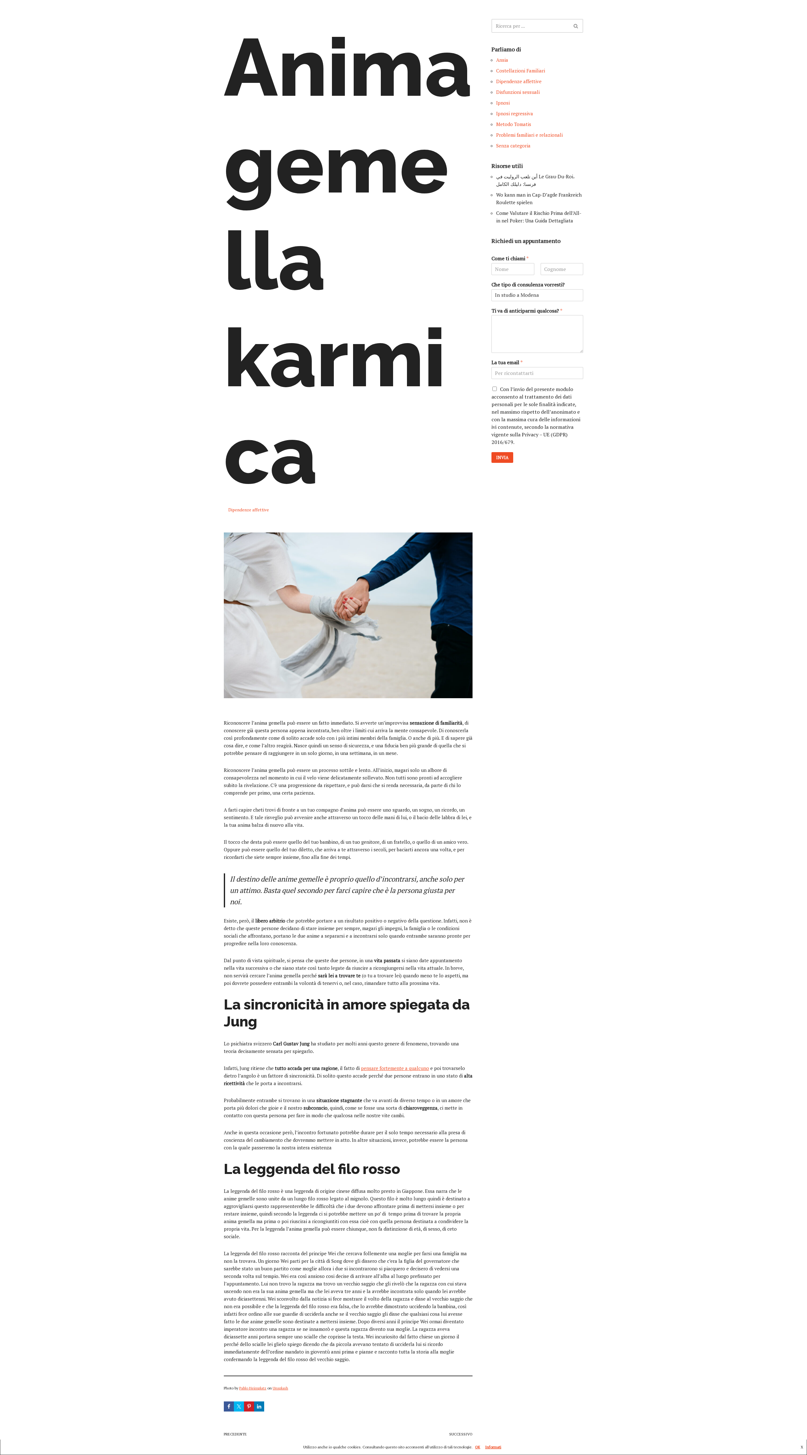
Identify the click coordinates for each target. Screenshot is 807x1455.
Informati (493, 1447)
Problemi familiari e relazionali (529, 135)
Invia (502, 457)
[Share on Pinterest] (249, 1406)
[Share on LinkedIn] (259, 1406)
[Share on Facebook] (229, 1406)
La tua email (507, 362)
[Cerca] (576, 26)
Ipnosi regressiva (514, 113)
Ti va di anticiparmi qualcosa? (526, 311)
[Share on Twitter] (239, 1406)
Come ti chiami (510, 258)
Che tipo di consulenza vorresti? (528, 284)
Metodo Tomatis (513, 124)
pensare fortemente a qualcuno (395, 1068)
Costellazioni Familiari (520, 70)
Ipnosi (503, 103)
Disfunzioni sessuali (518, 92)
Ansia (502, 60)
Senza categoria (513, 145)
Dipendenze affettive (248, 510)
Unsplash (280, 1388)
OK (477, 1447)
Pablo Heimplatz (252, 1388)
